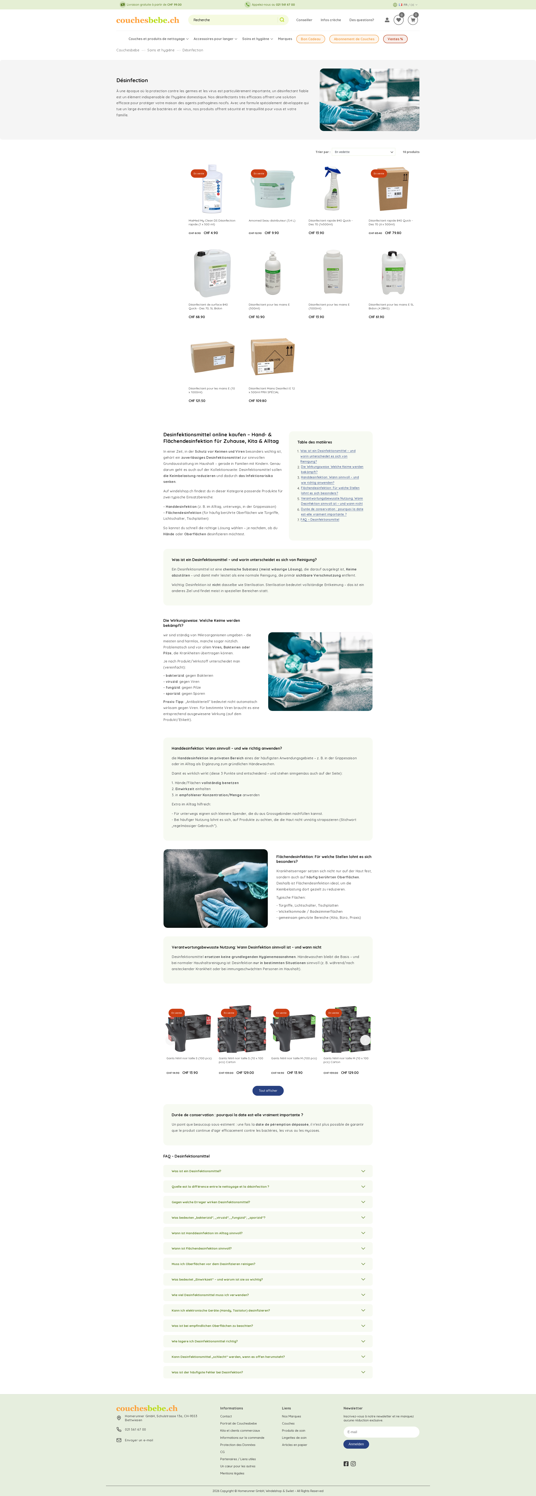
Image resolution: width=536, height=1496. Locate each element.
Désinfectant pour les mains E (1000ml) (329, 306)
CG (222, 1452)
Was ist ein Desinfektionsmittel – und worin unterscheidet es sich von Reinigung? (328, 456)
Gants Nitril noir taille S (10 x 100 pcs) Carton (241, 1060)
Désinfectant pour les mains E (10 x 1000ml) (212, 390)
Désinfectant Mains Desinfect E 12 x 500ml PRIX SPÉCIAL (272, 390)
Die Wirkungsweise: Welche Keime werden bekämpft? (332, 469)
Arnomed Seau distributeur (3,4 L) (272, 220)
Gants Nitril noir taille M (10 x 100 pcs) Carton (345, 1060)
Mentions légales (232, 1473)
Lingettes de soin (294, 1438)
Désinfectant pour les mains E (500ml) (269, 306)
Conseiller (304, 20)
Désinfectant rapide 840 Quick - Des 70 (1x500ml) (331, 222)
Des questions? (361, 20)
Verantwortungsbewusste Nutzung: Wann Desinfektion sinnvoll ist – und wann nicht (332, 501)
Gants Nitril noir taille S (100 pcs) (189, 1058)
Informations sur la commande (242, 1438)
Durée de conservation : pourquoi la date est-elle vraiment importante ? (332, 511)
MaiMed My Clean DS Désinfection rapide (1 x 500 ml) (212, 222)
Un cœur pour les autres (237, 1466)
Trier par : (323, 152)
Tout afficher (268, 1091)
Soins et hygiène (161, 50)
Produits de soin (293, 1430)
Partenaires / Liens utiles (238, 1459)
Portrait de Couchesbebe (238, 1423)
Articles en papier (294, 1445)
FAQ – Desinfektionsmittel (320, 519)
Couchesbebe (127, 50)
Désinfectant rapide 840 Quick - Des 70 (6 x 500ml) (391, 222)
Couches (288, 1423)
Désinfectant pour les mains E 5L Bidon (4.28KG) (391, 306)
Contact (226, 1416)
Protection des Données (237, 1445)
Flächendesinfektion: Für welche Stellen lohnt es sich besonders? (330, 490)
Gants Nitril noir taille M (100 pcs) (294, 1058)
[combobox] (233, 20)
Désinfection (193, 50)
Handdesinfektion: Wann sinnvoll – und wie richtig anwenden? (330, 479)
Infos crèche (331, 20)
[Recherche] (283, 20)
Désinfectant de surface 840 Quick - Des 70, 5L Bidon (208, 306)
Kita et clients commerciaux (240, 1430)
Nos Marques (291, 1416)
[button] (413, 20)
